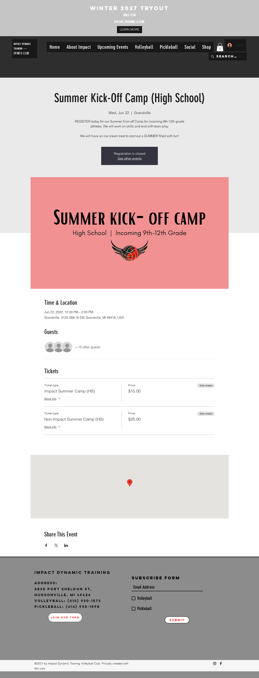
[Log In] (230, 45)
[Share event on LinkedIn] (66, 545)
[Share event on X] (56, 545)
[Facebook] (221, 663)
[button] (78, 47)
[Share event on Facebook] (46, 545)
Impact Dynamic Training (73, 572)
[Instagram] (215, 663)
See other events (130, 158)
